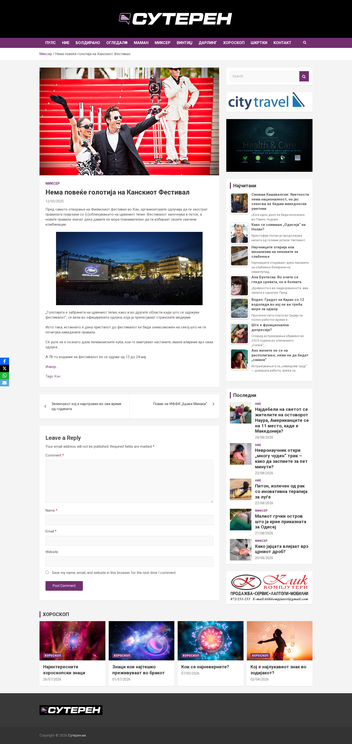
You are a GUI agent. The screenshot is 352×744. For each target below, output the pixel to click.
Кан (57, 376)
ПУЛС (50, 42)
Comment (54, 455)
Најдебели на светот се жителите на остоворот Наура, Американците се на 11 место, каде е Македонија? (282, 420)
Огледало (117, 42)
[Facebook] (4, 361)
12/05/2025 (54, 201)
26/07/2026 (52, 679)
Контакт (282, 42)
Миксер (162, 42)
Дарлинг (208, 42)
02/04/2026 (259, 679)
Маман (141, 42)
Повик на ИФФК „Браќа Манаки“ (180, 404)
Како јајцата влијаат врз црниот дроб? (281, 549)
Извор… (51, 367)
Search (304, 76)
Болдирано (88, 42)
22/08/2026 (264, 503)
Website (51, 552)
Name (51, 510)
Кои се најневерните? (205, 667)
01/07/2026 (121, 679)
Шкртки (259, 42)
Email (51, 531)
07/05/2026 (190, 673)
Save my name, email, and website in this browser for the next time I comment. (114, 573)
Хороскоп (233, 42)
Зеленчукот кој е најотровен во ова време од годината (86, 406)
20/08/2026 (264, 558)
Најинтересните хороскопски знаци (64, 669)
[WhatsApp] (4, 375)
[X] (4, 368)
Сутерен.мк (77, 735)
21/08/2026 (264, 533)
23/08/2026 (264, 473)
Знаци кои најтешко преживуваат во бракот (138, 669)
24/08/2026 (264, 437)
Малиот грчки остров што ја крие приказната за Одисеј (280, 521)
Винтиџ (184, 42)
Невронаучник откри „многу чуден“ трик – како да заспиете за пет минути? (281, 458)
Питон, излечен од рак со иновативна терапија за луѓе (281, 491)
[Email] (4, 382)
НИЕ (65, 42)
